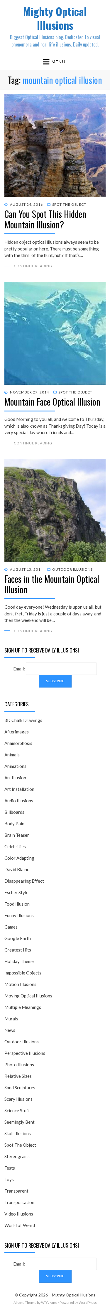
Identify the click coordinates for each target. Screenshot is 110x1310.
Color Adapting (19, 858)
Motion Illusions (20, 984)
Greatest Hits (17, 949)
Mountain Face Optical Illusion (52, 401)
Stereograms (17, 1156)
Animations (15, 766)
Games (11, 926)
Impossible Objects (22, 972)
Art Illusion (15, 777)
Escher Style (16, 892)
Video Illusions (18, 1213)
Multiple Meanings (22, 1007)
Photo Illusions (19, 1064)
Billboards (14, 812)
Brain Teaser (16, 835)
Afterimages (16, 731)
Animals (12, 754)
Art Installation (19, 789)
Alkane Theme (24, 1302)
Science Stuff (17, 1110)
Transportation (19, 1202)
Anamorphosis (18, 743)
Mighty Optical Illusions (55, 18)
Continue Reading (33, 266)
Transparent (16, 1190)
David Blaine (16, 869)
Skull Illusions (17, 1133)
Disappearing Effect (24, 881)
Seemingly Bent (19, 1122)
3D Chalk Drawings (23, 720)
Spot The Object (69, 204)
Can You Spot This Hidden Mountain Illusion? (45, 219)
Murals (11, 1018)
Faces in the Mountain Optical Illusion (51, 584)
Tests (9, 1167)
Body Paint (15, 823)
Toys (9, 1179)
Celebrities (15, 846)
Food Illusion (17, 903)
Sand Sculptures (19, 1087)
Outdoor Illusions (72, 569)
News (9, 1030)
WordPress (88, 1302)
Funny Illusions (19, 915)
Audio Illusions (18, 800)
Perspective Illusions (24, 1053)
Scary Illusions (18, 1099)
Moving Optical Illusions (28, 995)
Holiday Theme (19, 961)
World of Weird (19, 1225)
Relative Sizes (18, 1076)
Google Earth (17, 938)
